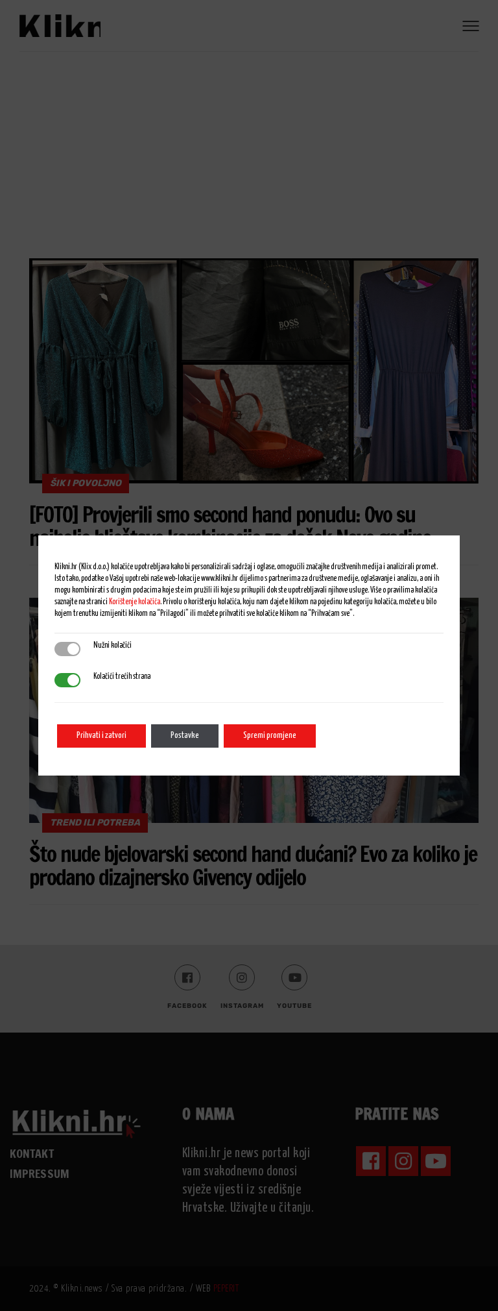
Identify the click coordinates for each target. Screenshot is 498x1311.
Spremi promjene (269, 735)
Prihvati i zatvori (101, 735)
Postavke (185, 735)
